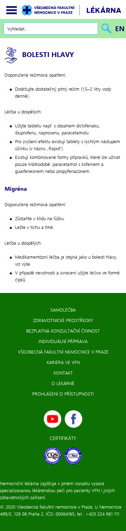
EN (120, 28)
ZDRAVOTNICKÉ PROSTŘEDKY (63, 320)
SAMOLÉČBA (63, 310)
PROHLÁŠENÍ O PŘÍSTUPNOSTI (63, 394)
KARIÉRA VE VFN (63, 362)
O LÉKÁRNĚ (63, 383)
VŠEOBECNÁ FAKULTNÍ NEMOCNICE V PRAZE (63, 352)
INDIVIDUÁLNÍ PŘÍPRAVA (63, 341)
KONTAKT (63, 373)
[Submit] (105, 28)
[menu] (11, 10)
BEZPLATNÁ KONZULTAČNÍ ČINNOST (63, 331)
